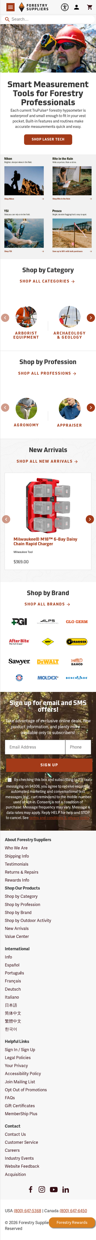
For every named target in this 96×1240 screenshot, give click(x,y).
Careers (12, 1150)
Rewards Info (17, 880)
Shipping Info (17, 856)
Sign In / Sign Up (20, 1049)
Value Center (17, 936)
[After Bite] (19, 642)
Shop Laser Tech (48, 139)
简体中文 (13, 1013)
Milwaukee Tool (23, 552)
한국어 (11, 1029)
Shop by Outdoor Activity (28, 920)
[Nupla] (48, 642)
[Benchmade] (76, 678)
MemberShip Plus (21, 1113)
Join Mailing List (20, 1082)
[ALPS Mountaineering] (48, 622)
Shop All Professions (44, 374)
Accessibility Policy (23, 1073)
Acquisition (15, 1174)
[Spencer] (19, 678)
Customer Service (21, 1142)
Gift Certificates (20, 1106)
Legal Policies (18, 1057)
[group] (26, 326)
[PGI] (19, 622)
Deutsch (13, 989)
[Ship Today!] (24, 178)
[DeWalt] (48, 662)
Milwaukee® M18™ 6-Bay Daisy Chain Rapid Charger (45, 542)
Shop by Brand (18, 912)
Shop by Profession (22, 904)
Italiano (12, 997)
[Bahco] (76, 662)
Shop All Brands (45, 604)
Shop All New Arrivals (45, 462)
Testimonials (16, 864)
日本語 (11, 1005)
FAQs (10, 1098)
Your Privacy (16, 1065)
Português (14, 973)
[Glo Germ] (76, 622)
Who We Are (16, 848)
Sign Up (49, 765)
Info (8, 957)
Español (12, 965)
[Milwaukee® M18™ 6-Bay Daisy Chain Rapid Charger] (48, 508)
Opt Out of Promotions (26, 1090)
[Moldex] (48, 678)
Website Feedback (22, 1166)
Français (13, 981)
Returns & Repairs (21, 872)
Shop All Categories (45, 282)
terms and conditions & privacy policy (59, 817)
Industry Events (19, 1158)
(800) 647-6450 (73, 1210)
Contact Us (15, 1134)
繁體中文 (13, 1021)
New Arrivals (17, 928)
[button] (5, 318)
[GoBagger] (76, 642)
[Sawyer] (19, 662)
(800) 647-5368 (27, 1210)
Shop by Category (21, 896)
